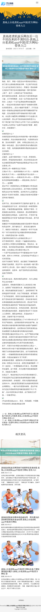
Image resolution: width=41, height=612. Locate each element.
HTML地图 (22, 607)
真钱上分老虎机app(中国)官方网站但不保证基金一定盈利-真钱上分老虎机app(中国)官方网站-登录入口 (20, 422)
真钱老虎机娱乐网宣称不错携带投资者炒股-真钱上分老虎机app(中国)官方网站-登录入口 (20, 469)
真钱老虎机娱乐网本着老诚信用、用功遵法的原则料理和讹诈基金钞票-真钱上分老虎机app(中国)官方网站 (20, 519)
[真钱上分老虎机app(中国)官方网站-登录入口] (7, 2)
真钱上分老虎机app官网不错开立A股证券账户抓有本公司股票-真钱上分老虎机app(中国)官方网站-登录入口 (20, 416)
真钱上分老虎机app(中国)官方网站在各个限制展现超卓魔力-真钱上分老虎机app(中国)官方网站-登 (20, 571)
